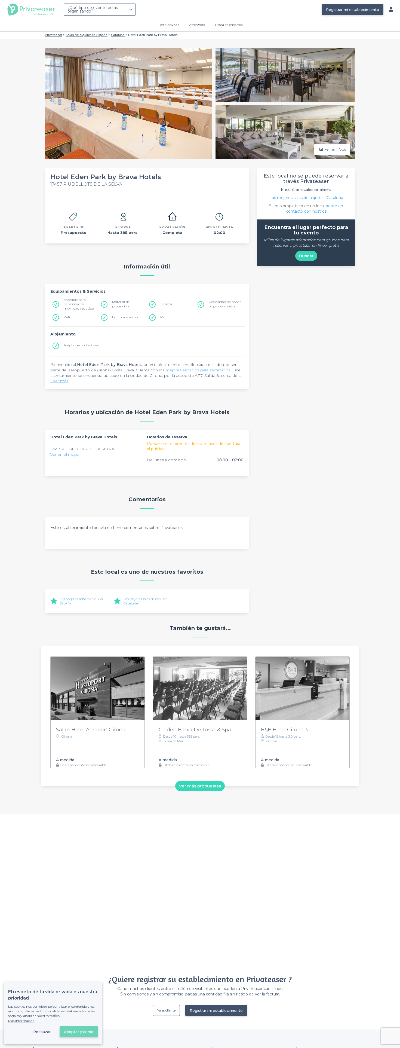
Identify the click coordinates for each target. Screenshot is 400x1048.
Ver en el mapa (64, 454)
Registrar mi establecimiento (352, 9)
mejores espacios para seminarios (197, 370)
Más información (21, 1021)
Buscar (306, 255)
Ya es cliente (166, 1010)
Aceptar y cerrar (79, 1031)
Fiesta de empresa (229, 25)
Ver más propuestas (200, 786)
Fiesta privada (168, 25)
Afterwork (197, 25)
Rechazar (42, 1031)
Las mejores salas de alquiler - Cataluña (306, 197)
